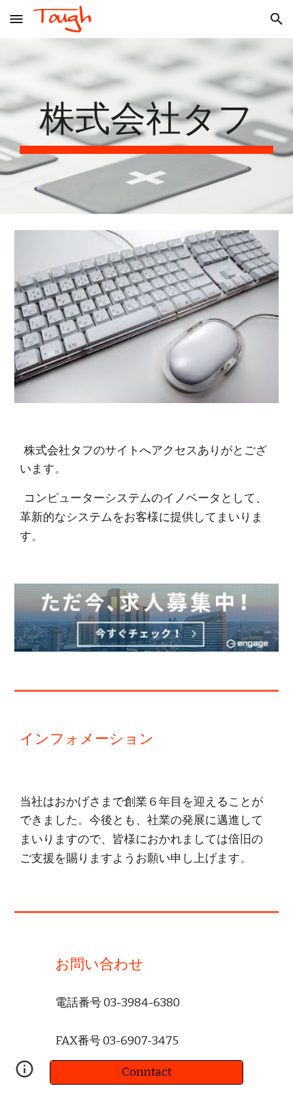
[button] (16, 18)
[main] (146, 126)
